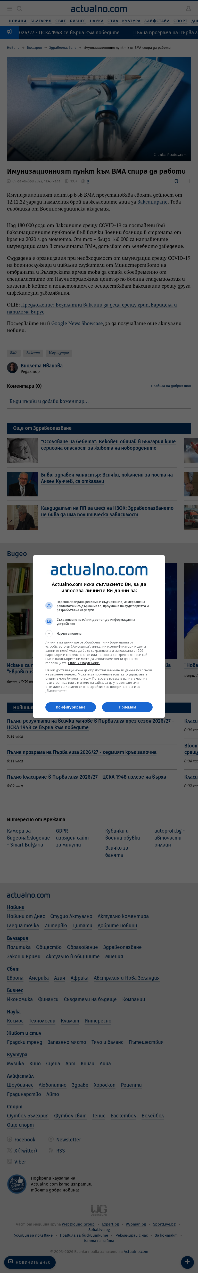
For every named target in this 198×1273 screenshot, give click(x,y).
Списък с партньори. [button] (84, 663)
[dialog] (99, 636)
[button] (99, 633)
